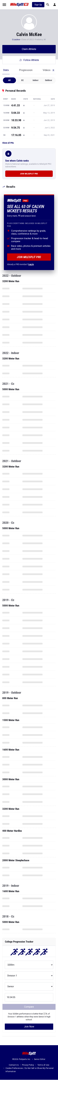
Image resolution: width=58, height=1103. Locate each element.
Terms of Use (43, 1065)
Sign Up (38, 4)
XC (22, 80)
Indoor (36, 80)
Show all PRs (8, 143)
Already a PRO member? (20, 264)
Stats (6, 70)
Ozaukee (16, 39)
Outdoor (48, 80)
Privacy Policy (28, 1065)
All (9, 80)
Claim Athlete (29, 49)
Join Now (29, 1026)
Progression (25, 70)
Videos (48, 70)
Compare (29, 1006)
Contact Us (14, 1065)
